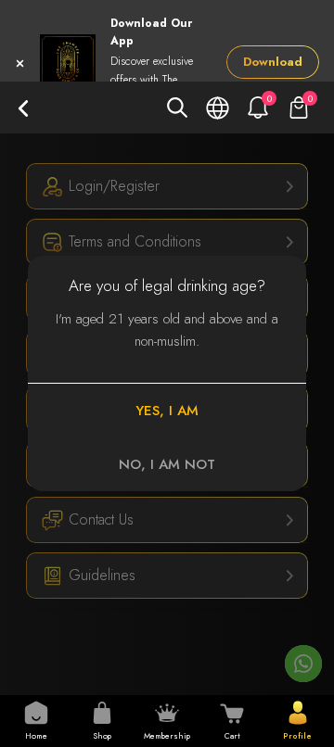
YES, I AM (167, 410)
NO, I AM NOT (167, 464)
